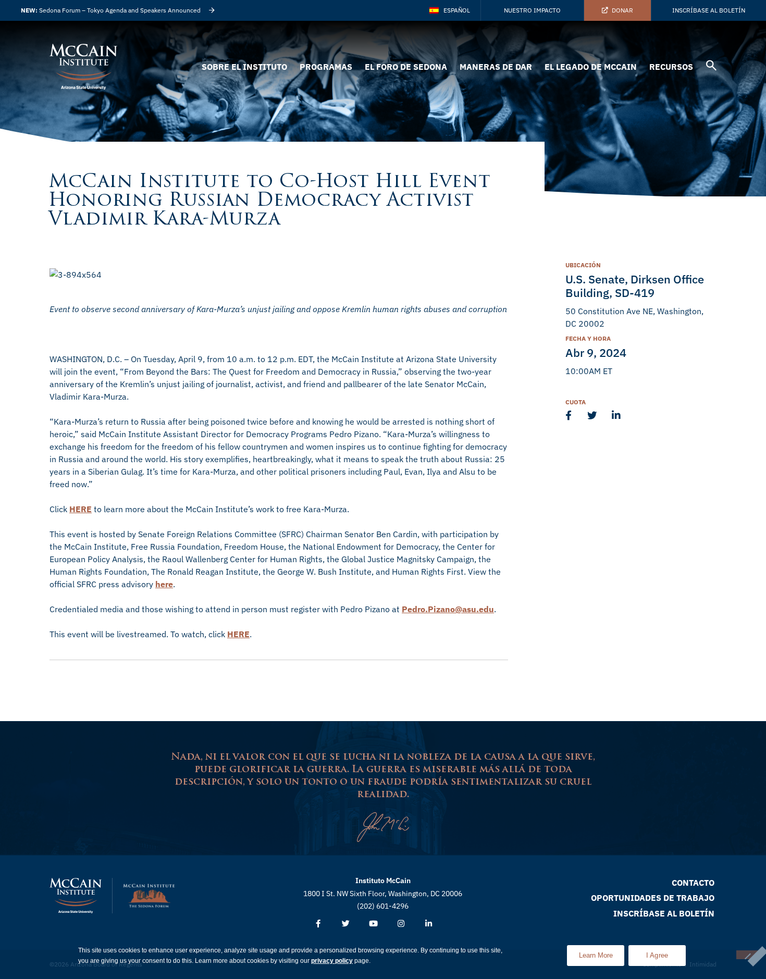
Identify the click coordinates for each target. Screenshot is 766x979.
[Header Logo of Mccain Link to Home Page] (83, 67)
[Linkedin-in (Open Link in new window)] (429, 924)
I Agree (657, 955)
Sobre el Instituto (244, 66)
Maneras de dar (496, 66)
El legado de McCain (591, 66)
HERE (80, 509)
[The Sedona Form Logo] (149, 895)
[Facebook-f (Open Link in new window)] (318, 924)
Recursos (671, 66)
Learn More (601, 952)
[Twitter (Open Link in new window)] (346, 924)
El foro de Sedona (406, 66)
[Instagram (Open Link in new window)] (401, 924)
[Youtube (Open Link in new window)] (373, 924)
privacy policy (332, 960)
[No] (747, 954)
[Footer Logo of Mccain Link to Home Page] (76, 895)
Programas (326, 66)
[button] (711, 67)
